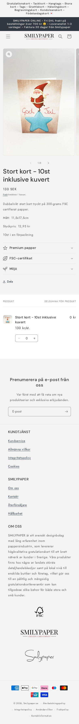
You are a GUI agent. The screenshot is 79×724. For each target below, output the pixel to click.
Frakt (5, 194)
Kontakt (13, 496)
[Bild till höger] (48, 163)
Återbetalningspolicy (54, 703)
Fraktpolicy (63, 709)
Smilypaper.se (30, 703)
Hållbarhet (15, 513)
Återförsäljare (17, 505)
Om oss (13, 488)
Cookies (13, 466)
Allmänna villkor (19, 449)
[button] (8, 36)
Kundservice (16, 441)
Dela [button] (10, 281)
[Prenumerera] (66, 411)
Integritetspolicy (19, 458)
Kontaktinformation (41, 715)
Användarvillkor (44, 709)
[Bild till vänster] (30, 163)
